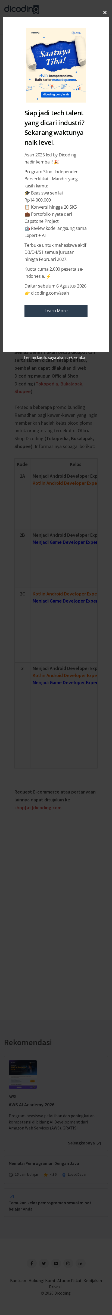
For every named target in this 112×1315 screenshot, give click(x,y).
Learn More (56, 311)
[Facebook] (32, 1263)
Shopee (22, 391)
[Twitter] (44, 1263)
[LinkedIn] (81, 1263)
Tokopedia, (47, 384)
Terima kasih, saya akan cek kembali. (55, 357)
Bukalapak (71, 384)
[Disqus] (56, 910)
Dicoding (62, 1293)
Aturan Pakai (69, 1280)
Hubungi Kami (42, 1280)
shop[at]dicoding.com (37, 807)
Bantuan (18, 1280)
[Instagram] (68, 1263)
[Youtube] (56, 1263)
